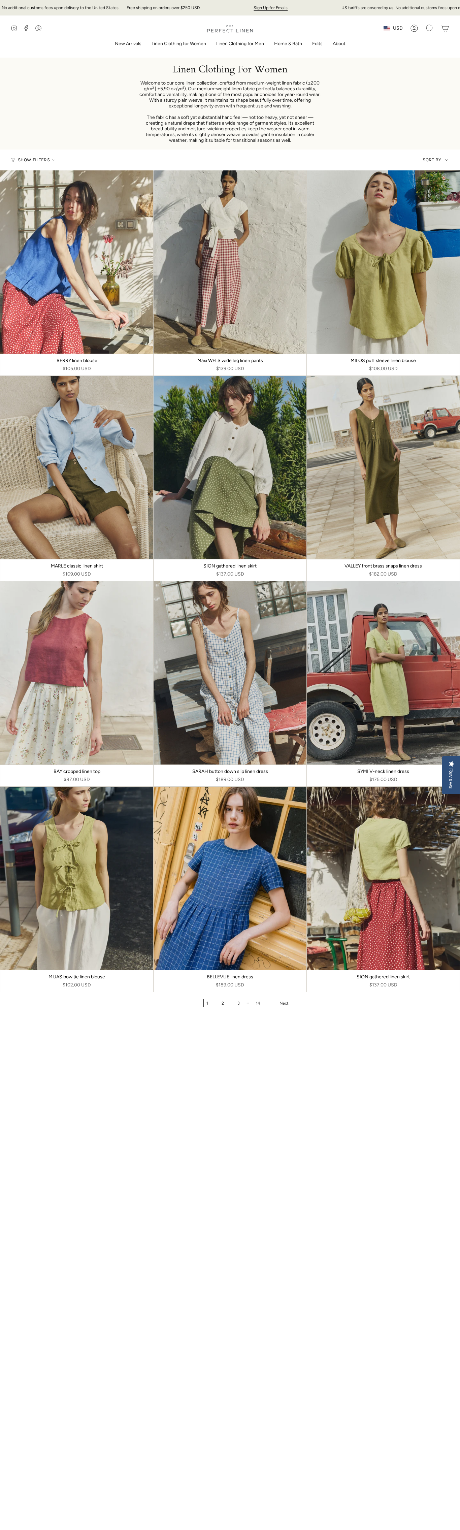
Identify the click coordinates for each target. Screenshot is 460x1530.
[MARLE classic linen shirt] (76, 467)
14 (258, 1003)
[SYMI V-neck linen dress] (383, 673)
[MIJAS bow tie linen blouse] (76, 878)
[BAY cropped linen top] (76, 673)
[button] (178, 44)
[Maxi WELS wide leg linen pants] (230, 262)
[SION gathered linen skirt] (230, 467)
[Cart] (445, 28)
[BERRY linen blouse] (76, 262)
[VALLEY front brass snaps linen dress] (383, 467)
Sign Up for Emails (271, 7)
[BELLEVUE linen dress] (230, 878)
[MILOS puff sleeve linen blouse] (383, 262)
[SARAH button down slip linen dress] (230, 673)
